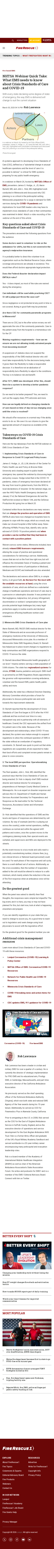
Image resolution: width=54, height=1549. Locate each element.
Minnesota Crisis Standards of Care (25, 986)
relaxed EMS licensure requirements (26, 548)
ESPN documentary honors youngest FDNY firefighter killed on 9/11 (25, 1370)
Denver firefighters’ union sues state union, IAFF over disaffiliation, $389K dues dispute (28, 1351)
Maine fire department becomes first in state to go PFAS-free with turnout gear (28, 1360)
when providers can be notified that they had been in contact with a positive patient (25, 535)
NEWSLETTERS (22, 40)
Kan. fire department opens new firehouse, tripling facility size (25, 1379)
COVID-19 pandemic (29, 203)
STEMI (12, 671)
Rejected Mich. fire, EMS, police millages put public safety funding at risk (26, 1389)
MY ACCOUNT (35, 40)
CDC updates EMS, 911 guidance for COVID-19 (29, 1003)
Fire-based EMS (9, 71)
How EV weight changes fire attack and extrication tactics (26, 1283)
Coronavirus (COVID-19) (14, 1043)
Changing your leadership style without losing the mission (25, 1274)
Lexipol (19, 1532)
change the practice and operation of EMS (30, 513)
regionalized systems (38, 667)
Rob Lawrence (32, 107)
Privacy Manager (10, 1522)
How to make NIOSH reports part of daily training (25, 1292)
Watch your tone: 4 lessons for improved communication (21, 1300)
